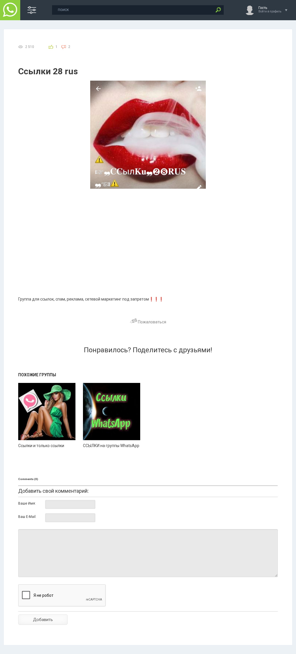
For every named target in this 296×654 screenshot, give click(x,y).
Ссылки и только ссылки (41, 445)
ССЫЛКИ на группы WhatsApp (111, 445)
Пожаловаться (151, 322)
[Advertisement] (148, 232)
